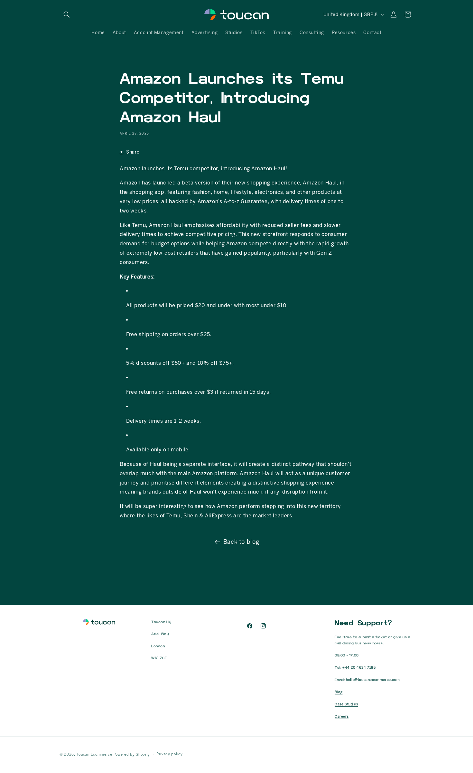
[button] (67, 14)
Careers (341, 716)
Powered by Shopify (132, 754)
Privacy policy (169, 754)
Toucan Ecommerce (94, 754)
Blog (338, 692)
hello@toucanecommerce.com (373, 680)
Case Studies (346, 704)
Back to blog (241, 541)
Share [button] (133, 152)
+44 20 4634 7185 (359, 667)
